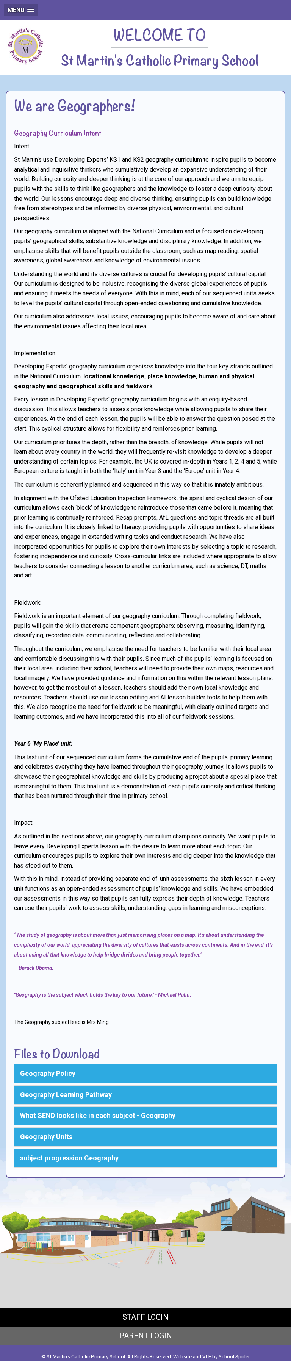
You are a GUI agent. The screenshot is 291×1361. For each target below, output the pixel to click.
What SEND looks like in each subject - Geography (97, 1115)
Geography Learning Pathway (66, 1095)
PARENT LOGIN (145, 1335)
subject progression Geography (69, 1158)
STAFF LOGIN (145, 1317)
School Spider (234, 1356)
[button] (21, 10)
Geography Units (46, 1137)
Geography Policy (47, 1073)
